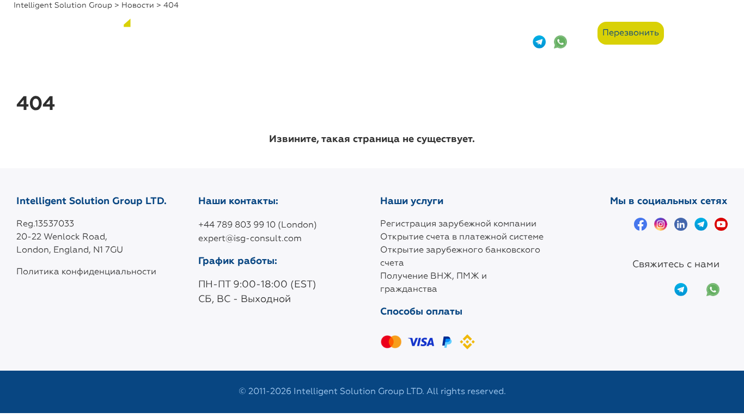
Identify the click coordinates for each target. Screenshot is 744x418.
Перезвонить (630, 33)
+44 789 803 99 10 (550, 24)
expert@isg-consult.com (250, 239)
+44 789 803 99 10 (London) (257, 225)
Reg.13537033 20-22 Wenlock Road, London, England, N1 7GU (69, 237)
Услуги (213, 33)
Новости (312, 33)
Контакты (373, 33)
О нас (169, 33)
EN (721, 33)
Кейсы (260, 33)
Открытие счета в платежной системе (462, 237)
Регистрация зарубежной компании (458, 224)
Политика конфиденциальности (86, 272)
